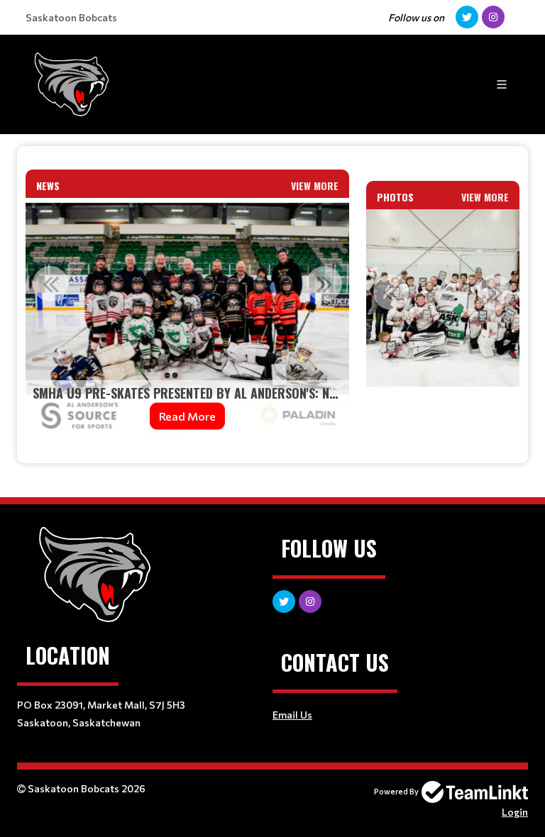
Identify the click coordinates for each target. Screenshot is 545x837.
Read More (187, 416)
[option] (187, 319)
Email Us (292, 715)
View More (314, 185)
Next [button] (324, 283)
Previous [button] (50, 283)
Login (515, 812)
